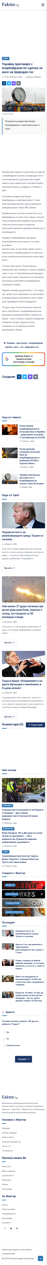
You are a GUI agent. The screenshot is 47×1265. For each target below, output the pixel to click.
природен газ (32, 347)
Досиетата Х (7, 1175)
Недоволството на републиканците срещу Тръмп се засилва (22, 536)
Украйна (11, 343)
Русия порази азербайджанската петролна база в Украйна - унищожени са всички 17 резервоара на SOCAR (32, 432)
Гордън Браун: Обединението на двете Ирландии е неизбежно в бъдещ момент (22, 684)
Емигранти (6, 1180)
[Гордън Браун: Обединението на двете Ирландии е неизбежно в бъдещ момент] (23, 664)
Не (8, 1039)
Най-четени (9, 770)
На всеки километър (11, 1142)
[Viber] (14, 83)
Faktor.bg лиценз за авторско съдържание (17, 1251)
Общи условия (8, 1209)
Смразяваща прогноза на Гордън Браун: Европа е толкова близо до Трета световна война (20, 859)
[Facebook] (4, 83)
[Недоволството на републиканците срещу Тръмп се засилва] (23, 515)
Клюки (5, 1184)
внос (16, 347)
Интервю (6, 1128)
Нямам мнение (13, 1045)
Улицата (7, 805)
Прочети (8, 568)
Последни (8, 922)
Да (8, 1032)
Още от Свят (11, 495)
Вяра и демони (8, 1171)
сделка (8, 347)
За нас (5, 1205)
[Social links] (5, 1228)
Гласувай (22, 1059)
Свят (5, 852)
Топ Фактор (7, 1151)
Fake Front (6, 1166)
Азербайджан (36, 343)
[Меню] (43, 5)
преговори (21, 343)
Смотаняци (7, 1189)
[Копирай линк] (18, 83)
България (8, 829)
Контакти (6, 1223)
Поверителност (9, 1214)
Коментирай (36, 725)
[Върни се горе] (40, 1258)
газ (21, 347)
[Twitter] (9, 83)
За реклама (7, 1218)
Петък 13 (6, 1146)
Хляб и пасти (8, 1137)
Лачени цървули (9, 1133)
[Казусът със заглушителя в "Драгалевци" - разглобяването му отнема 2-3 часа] (8, 946)
